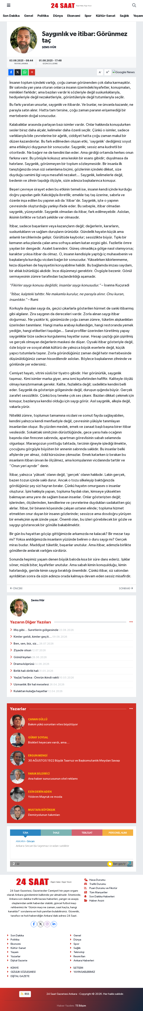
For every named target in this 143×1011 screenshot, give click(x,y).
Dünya (58, 16)
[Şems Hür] (23, 39)
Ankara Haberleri (84, 960)
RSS (26, 994)
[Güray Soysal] (17, 740)
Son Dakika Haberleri (102, 896)
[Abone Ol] (123, 72)
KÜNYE (15, 967)
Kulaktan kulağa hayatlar (31, 691)
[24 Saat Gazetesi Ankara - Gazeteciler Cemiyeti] (71, 5)
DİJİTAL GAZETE (20, 976)
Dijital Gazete (19, 960)
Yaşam (138, 16)
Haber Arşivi (96, 900)
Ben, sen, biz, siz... (26, 643)
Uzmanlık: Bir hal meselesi (31, 684)
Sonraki (125, 588)
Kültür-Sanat (105, 16)
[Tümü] (131, 708)
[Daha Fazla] (32, 72)
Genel (28, 16)
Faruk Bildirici (39, 773)
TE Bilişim (80, 1005)
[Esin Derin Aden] (17, 794)
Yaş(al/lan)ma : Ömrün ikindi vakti (37, 677)
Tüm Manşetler (98, 892)
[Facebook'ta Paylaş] (11, 72)
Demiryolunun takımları (44, 815)
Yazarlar (15, 956)
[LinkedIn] (54, 924)
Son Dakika (11, 16)
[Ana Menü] (8, 5)
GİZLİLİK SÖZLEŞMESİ (23, 972)
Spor (88, 16)
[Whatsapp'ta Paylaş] (25, 72)
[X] (40, 924)
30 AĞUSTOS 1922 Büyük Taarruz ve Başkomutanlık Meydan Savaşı (74, 760)
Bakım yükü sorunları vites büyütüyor (53, 724)
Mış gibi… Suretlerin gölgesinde (36, 630)
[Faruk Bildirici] (17, 776)
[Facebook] (34, 924)
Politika (43, 16)
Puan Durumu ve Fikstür (103, 888)
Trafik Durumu (97, 884)
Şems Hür (49, 47)
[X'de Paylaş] (18, 72)
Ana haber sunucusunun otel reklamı (53, 778)
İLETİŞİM (78, 967)
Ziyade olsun (23, 650)
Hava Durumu (97, 880)
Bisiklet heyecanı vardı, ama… (48, 742)
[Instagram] (47, 924)
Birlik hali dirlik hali (26, 671)
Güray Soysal (38, 737)
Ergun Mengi (37, 755)
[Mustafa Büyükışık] (17, 812)
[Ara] (134, 5)
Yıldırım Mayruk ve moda (45, 796)
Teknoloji (79, 952)
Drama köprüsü (24, 664)
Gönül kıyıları (23, 657)
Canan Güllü (37, 719)
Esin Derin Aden (40, 791)
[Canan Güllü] (17, 721)
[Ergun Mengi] (17, 758)
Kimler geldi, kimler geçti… (33, 636)
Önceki (17, 588)
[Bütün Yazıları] (131, 622)
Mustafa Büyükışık (41, 810)
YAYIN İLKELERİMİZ (84, 972)
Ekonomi (73, 16)
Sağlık (124, 16)
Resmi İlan (79, 956)
